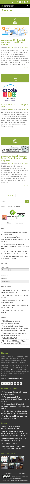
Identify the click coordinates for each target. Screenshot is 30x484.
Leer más (25, 67)
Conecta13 (13, 369)
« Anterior (11, 195)
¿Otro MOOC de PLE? (10, 338)
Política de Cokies (22, 473)
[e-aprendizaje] (8, 6)
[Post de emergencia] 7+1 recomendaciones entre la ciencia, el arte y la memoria (15, 239)
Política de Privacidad (13, 473)
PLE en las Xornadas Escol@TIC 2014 (15, 105)
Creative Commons (17, 478)
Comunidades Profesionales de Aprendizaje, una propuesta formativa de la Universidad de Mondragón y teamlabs (14, 328)
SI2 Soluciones (14, 480)
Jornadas (25, 47)
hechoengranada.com (23, 480)
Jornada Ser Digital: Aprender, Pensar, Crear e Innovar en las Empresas (14, 158)
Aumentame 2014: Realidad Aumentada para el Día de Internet (13, 42)
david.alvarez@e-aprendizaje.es (13, 378)
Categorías (5, 267)
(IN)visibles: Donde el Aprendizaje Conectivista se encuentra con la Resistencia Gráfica (15, 246)
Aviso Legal (6, 473)
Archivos (4, 278)
